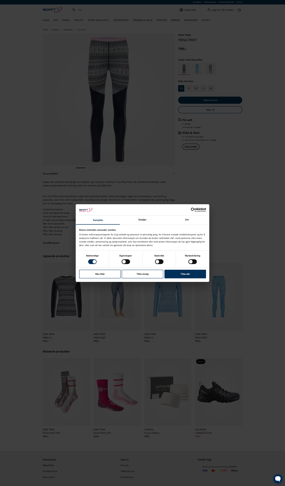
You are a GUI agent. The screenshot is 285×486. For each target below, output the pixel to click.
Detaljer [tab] (142, 219)
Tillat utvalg (143, 274)
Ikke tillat (99, 274)
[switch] (126, 261)
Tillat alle (185, 274)
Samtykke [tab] (98, 220)
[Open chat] (278, 479)
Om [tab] (187, 219)
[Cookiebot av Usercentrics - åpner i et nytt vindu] (193, 210)
